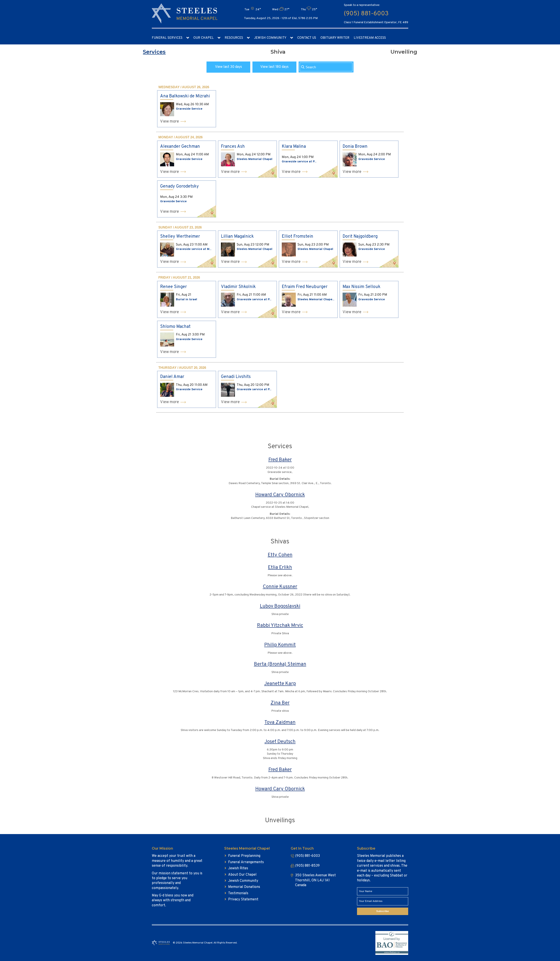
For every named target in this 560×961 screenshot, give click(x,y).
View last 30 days (228, 67)
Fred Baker (280, 460)
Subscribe (382, 911)
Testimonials (238, 893)
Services (154, 52)
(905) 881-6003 (366, 14)
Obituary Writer (334, 38)
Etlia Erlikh (280, 567)
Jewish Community (270, 38)
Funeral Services (167, 38)
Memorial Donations (244, 887)
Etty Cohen (280, 555)
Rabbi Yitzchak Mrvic (280, 625)
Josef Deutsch (280, 742)
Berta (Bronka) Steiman (280, 664)
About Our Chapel (242, 875)
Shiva (278, 52)
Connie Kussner (280, 587)
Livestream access (370, 38)
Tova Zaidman (280, 722)
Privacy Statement (243, 899)
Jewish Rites (238, 868)
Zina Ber (280, 703)
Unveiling (403, 52)
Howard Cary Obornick (280, 495)
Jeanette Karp (280, 684)
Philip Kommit (280, 645)
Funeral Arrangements (246, 862)
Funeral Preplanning (244, 856)
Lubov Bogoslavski (280, 606)
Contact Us (306, 38)
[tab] (154, 51)
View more (169, 121)
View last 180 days (274, 67)
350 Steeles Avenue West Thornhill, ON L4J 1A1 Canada (315, 880)
